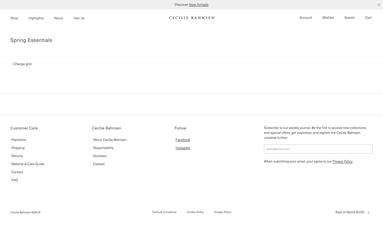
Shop (14, 18)
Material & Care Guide (27, 163)
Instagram (183, 147)
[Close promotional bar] (379, 5)
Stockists (99, 155)
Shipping (17, 147)
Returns (17, 155)
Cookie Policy (195, 212)
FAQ (14, 180)
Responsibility (103, 147)
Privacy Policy (342, 161)
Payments (18, 139)
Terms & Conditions (164, 212)
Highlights (36, 18)
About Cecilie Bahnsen (110, 139)
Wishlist (328, 17)
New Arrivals (198, 4)
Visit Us (78, 18)
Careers (99, 163)
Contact (17, 172)
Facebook (183, 139)
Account (306, 17)
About (58, 18)
